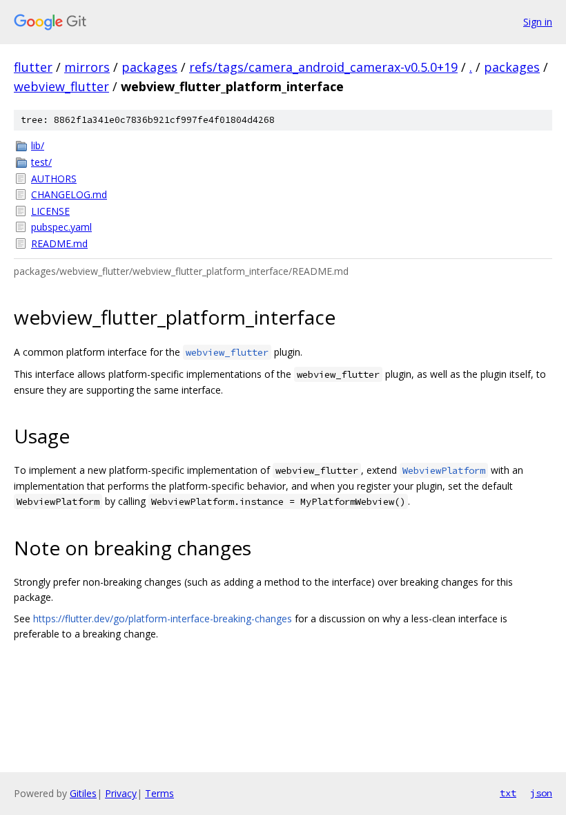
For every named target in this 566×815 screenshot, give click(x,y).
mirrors (87, 67)
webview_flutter (61, 86)
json (541, 793)
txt (508, 793)
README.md (59, 243)
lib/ (37, 145)
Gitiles (83, 793)
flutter (33, 67)
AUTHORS (54, 178)
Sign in (537, 21)
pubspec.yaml (61, 226)
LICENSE (50, 211)
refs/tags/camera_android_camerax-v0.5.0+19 (323, 67)
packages (149, 67)
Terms (159, 793)
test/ (41, 162)
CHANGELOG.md (69, 194)
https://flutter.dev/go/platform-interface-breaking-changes (162, 618)
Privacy (121, 793)
